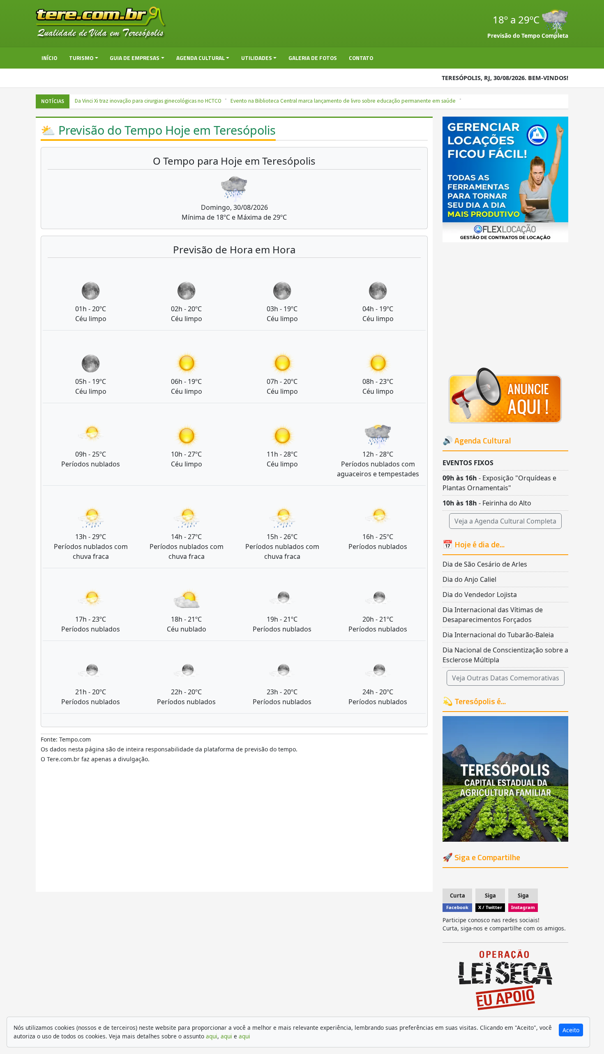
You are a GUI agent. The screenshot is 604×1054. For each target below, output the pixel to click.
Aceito (571, 1030)
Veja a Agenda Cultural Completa (505, 521)
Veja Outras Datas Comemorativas (505, 677)
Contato (361, 58)
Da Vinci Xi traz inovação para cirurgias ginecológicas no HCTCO (138, 100)
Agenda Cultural (200, 58)
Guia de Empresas (134, 58)
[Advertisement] (234, 831)
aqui (211, 1036)
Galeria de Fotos (312, 58)
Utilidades (256, 58)
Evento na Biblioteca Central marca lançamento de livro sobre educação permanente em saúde (332, 100)
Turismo (81, 58)
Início (49, 58)
